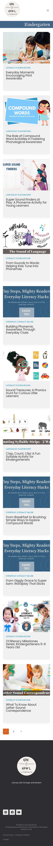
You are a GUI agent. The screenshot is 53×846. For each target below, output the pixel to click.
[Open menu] (47, 10)
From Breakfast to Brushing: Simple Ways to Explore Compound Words (26, 520)
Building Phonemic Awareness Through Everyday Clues (20, 330)
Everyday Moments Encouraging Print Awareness (20, 75)
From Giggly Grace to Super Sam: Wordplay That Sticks (26, 582)
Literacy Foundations (18, 68)
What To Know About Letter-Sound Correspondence (21, 708)
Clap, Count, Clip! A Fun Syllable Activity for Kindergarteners (23, 457)
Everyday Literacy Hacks (19, 322)
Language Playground (18, 131)
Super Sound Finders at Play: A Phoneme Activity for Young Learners (26, 202)
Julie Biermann (15, 83)
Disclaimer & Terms (22, 835)
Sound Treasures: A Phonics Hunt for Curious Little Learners (26, 393)
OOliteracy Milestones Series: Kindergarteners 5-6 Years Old (26, 644)
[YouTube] (18, 812)
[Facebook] (12, 812)
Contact (6, 839)
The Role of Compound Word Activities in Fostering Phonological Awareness (25, 139)
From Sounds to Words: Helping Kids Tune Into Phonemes (23, 266)
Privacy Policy (8, 835)
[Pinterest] (5, 812)
